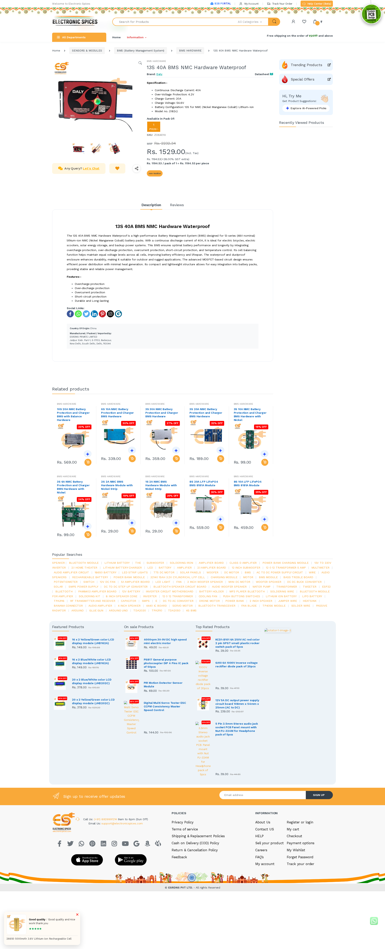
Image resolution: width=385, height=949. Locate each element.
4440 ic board (156, 605)
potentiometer (66, 581)
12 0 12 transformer (177, 596)
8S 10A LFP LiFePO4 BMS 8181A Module (248, 483)
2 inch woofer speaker (205, 581)
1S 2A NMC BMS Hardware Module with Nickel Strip (161, 485)
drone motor (209, 600)
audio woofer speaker (229, 586)
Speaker (58, 562)
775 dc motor (163, 572)
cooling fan (208, 596)
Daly (159, 74)
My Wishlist (296, 850)
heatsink (310, 600)
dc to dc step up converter (126, 586)
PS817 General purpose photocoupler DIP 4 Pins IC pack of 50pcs (166, 663)
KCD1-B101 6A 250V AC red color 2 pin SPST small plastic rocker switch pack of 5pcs (237, 643)
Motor (248, 577)
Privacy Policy (183, 822)
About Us (262, 822)
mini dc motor (239, 581)
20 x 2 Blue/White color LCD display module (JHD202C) (91, 681)
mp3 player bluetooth (246, 591)
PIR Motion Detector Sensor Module (163, 684)
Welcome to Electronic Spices (71, 3)
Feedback (179, 857)
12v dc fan (107, 581)
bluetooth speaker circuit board (179, 586)
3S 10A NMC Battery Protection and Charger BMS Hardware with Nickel (250, 414)
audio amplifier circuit (71, 572)
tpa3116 (59, 600)
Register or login (300, 822)
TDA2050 (174, 610)
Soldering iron (181, 562)
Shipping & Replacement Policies (198, 836)
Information (135, 37)
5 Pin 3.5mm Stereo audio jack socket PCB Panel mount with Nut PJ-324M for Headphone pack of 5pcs (236, 729)
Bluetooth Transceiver (216, 605)
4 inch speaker (129, 605)
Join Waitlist (155, 173)
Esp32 (326, 586)
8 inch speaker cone (121, 596)
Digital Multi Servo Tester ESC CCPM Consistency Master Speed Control (165, 706)
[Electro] (75, 21)
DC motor (231, 572)
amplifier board (211, 562)
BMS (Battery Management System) (140, 50)
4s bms (191, 610)
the (138, 562)
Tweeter (309, 586)
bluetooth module (84, 562)
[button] (253, 22)
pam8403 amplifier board (97, 591)
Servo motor (182, 605)
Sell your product (269, 843)
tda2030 (139, 610)
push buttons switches (241, 596)
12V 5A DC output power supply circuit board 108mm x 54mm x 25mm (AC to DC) (237, 704)
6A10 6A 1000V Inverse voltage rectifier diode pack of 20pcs (236, 664)
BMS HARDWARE (190, 50)
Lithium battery (117, 562)
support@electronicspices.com (122, 823)
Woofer (212, 572)
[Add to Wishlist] (117, 168)
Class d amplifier (243, 562)
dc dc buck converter (304, 581)
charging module (224, 577)
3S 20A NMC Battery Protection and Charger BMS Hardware (205, 412)
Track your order (300, 864)
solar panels (190, 572)
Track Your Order (281, 3)
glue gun (96, 610)
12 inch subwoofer (246, 567)
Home (116, 37)
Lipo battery (312, 596)
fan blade (249, 605)
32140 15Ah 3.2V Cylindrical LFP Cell (177, 577)
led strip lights (135, 572)
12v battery (131, 591)
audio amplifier (100, 605)
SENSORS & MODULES (87, 50)
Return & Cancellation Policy (195, 850)
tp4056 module (274, 605)
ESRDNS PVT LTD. (181, 887)
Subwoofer (155, 562)
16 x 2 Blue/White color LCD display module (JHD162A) (91, 661)
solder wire (300, 605)
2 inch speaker (261, 600)
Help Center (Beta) (319, 3)
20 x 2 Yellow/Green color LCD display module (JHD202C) (93, 701)
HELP (259, 836)
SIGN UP (319, 795)
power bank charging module (285, 562)
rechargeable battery (90, 577)
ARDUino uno (118, 610)
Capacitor (128, 600)
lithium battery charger (122, 567)
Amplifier (184, 567)
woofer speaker (268, 581)
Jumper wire (287, 600)
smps (146, 600)
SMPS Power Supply (83, 586)
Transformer (286, 586)
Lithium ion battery (281, 596)
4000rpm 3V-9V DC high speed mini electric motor (165, 641)
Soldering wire (282, 591)
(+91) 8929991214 (106, 819)
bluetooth (64, 591)
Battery (165, 567)
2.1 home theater (84, 567)
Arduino (77, 610)
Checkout (294, 836)
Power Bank (234, 600)
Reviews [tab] (177, 205)
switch (88, 581)
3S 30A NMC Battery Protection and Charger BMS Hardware (161, 412)
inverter (150, 596)
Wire (312, 572)
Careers (261, 850)
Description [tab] (151, 205)
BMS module (268, 577)
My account (265, 864)
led (150, 567)
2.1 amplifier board (211, 567)
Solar (58, 586)
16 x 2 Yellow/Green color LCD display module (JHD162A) (93, 641)
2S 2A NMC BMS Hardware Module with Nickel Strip (117, 485)
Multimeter (320, 567)
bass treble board (298, 577)
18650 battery (105, 572)
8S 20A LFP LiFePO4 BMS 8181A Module (203, 483)
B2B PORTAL (223, 3)
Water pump (261, 586)
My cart (293, 829)
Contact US (264, 829)
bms (248, 572)
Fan (179, 581)
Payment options (300, 843)
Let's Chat (91, 168)
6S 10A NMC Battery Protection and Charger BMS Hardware (117, 412)
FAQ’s (259, 857)
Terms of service (185, 829)
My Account (251, 3)
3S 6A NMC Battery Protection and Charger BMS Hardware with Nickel (73, 487)
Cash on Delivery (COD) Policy (195, 843)
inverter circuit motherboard (169, 591)
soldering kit (89, 596)
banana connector (68, 605)
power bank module (129, 577)
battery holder (211, 591)
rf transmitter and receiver (92, 600)
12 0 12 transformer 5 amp (286, 567)
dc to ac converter (178, 600)
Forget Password (300, 857)
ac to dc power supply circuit (279, 572)
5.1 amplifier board (135, 581)
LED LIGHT (162, 581)
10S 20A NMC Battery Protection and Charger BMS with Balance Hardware (73, 414)
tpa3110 (157, 610)
